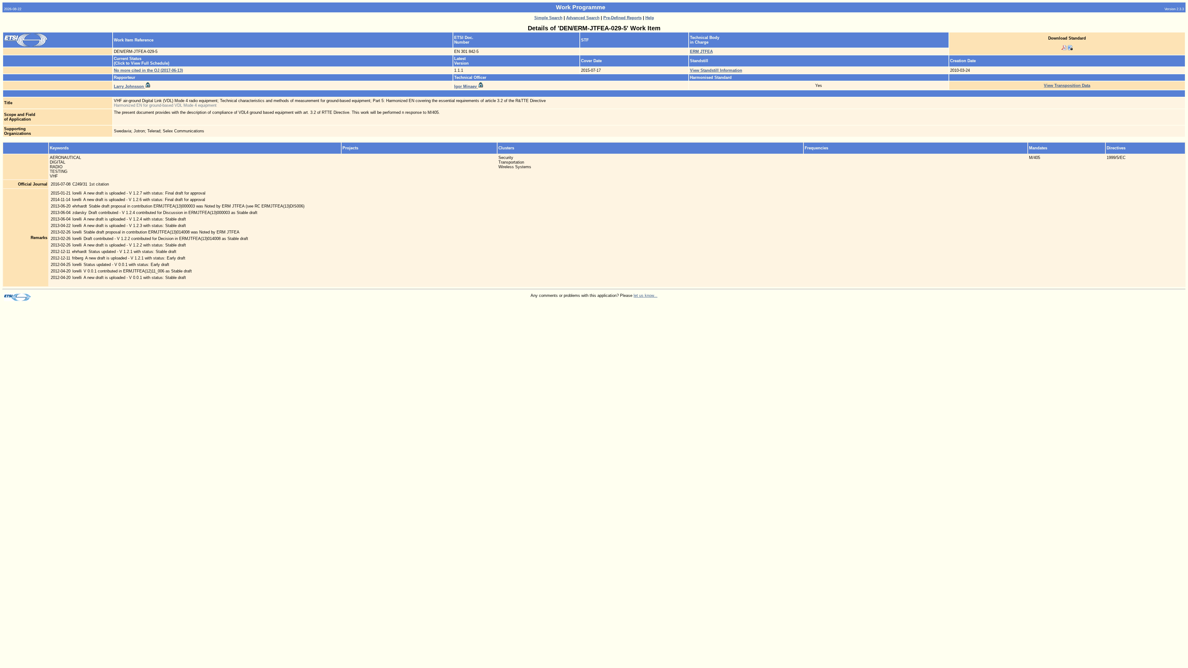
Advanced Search (583, 17)
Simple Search (548, 17)
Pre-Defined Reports (622, 17)
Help (649, 17)
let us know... (645, 295)
